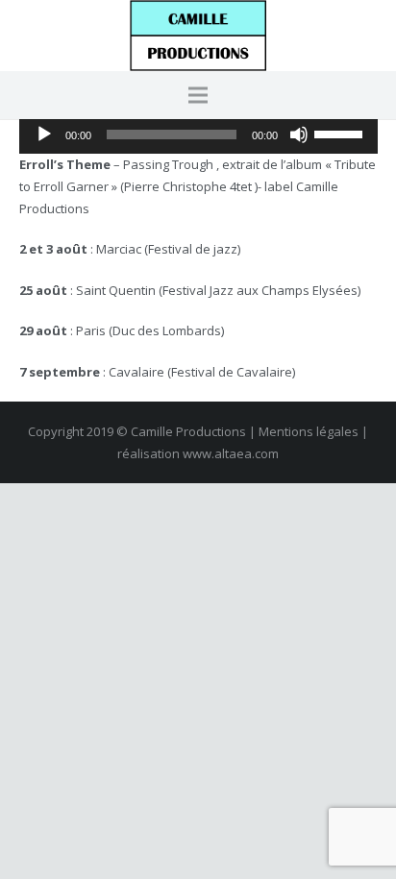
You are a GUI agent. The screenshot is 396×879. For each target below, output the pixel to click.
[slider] (341, 132)
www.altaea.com (231, 453)
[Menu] (198, 95)
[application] (198, 134)
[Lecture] (44, 134)
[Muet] (299, 134)
